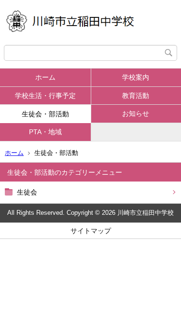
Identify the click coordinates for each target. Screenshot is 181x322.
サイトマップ (90, 231)
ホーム (45, 77)
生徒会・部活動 (45, 114)
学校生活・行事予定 (45, 95)
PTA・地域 (45, 132)
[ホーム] (90, 22)
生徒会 (27, 192)
